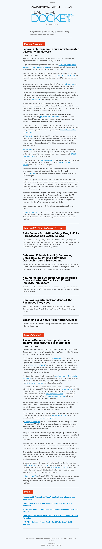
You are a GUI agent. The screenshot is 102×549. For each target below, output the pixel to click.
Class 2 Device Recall (37, 365)
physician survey (30, 106)
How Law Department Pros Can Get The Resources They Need (47, 301)
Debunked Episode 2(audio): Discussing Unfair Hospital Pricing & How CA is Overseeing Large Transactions (47, 258)
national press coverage (59, 467)
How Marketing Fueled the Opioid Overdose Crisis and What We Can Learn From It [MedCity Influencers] (50, 280)
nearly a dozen (68, 84)
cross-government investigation (64, 75)
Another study (27, 149)
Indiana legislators (47, 160)
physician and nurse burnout (50, 117)
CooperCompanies (55, 358)
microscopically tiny (59, 415)
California (32, 173)
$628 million (30, 465)
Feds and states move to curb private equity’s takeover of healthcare (51, 50)
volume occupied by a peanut (44, 418)
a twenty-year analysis (32, 422)
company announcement (56, 396)
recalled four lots (66, 389)
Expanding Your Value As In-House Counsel (50, 319)
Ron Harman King (31, 212)
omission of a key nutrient (34, 383)
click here (57, 538)
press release (36, 99)
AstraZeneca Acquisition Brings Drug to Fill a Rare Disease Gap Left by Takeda (51, 234)
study (28, 136)
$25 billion (46, 465)
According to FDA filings (54, 394)
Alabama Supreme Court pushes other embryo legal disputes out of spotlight (47, 341)
